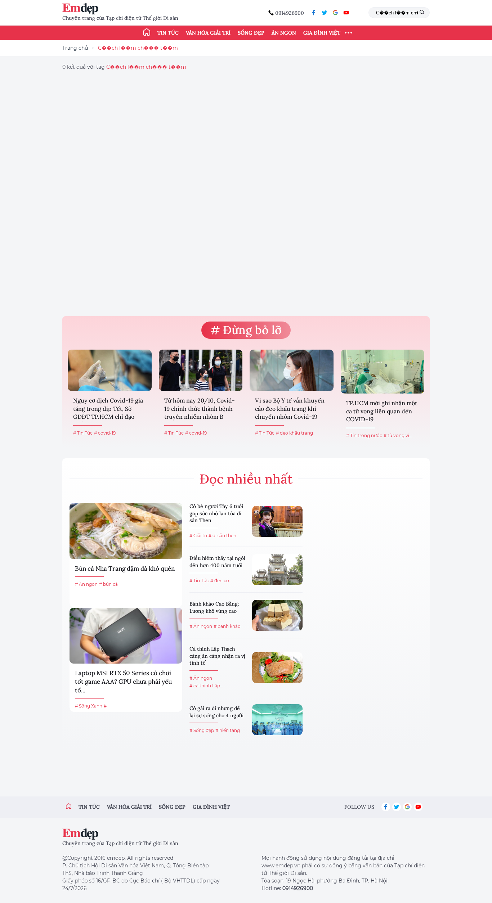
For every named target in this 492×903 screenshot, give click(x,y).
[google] (335, 12)
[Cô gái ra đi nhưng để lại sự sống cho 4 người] (277, 719)
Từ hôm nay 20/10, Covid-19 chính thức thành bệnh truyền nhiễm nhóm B (199, 408)
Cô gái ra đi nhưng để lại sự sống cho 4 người (216, 712)
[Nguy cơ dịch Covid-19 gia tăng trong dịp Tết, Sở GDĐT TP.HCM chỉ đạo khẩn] (110, 370)
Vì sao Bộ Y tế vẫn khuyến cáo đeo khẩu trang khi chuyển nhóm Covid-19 (290, 408)
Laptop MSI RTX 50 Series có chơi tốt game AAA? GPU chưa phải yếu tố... (123, 681)
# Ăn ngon (86, 584)
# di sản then (222, 535)
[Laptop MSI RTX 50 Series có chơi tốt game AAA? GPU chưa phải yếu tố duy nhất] (126, 636)
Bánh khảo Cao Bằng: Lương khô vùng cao (214, 607)
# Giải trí (198, 535)
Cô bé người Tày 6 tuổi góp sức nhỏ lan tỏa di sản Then (216, 513)
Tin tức (168, 33)
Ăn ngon (284, 33)
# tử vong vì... (398, 435)
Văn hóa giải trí (208, 33)
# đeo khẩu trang (294, 433)
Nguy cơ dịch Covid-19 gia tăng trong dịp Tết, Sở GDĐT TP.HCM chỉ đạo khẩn (108, 409)
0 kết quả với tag (124, 67)
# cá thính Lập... (206, 685)
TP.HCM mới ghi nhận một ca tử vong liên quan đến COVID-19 (381, 411)
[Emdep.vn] (82, 8)
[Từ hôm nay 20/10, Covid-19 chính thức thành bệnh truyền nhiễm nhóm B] (201, 370)
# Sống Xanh (88, 706)
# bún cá (108, 584)
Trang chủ (75, 48)
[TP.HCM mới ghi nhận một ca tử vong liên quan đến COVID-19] (383, 372)
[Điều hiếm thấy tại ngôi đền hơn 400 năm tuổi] (277, 569)
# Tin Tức (83, 433)
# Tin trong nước (364, 435)
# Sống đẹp (201, 730)
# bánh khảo (227, 626)
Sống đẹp (251, 33)
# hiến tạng (227, 730)
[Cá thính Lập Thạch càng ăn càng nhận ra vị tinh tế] (277, 667)
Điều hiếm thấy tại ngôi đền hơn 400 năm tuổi (217, 562)
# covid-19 (105, 433)
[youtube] (346, 12)
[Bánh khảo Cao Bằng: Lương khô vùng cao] (277, 615)
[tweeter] (324, 12)
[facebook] (313, 12)
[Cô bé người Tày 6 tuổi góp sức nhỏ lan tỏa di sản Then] (277, 521)
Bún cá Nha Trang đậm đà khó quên (125, 568)
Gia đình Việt (321, 33)
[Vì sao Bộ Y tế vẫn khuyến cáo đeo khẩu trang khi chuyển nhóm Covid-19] (292, 370)
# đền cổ (219, 580)
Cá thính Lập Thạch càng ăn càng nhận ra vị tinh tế (217, 656)
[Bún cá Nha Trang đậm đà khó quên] (126, 531)
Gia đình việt (211, 807)
